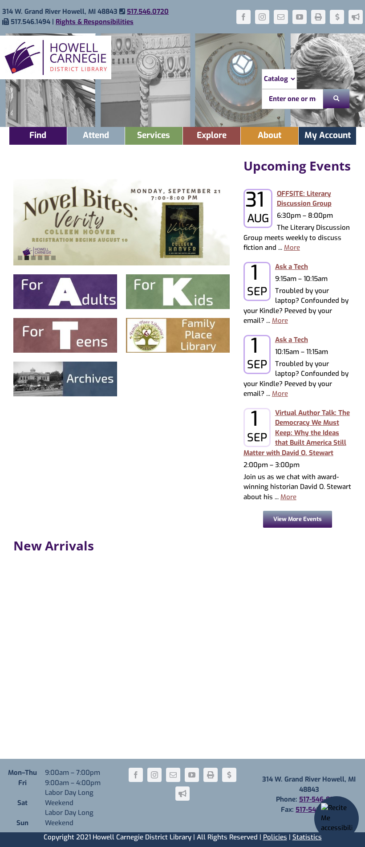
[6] (53, 258)
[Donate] (337, 17)
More (292, 247)
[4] (40, 258)
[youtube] (299, 17)
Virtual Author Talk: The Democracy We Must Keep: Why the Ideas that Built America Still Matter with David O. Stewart (296, 432)
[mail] (281, 17)
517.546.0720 (148, 11)
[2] (26, 258)
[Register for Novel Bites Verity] (121, 222)
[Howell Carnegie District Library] (55, 38)
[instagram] (262, 17)
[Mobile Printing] (318, 17)
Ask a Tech (291, 266)
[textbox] (292, 99)
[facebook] (243, 17)
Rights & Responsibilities (95, 21)
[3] (33, 258)
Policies (275, 837)
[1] (20, 258)
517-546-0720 (320, 799)
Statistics (307, 837)
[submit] (336, 98)
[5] (47, 258)
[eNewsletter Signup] (356, 17)
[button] (238, 222)
